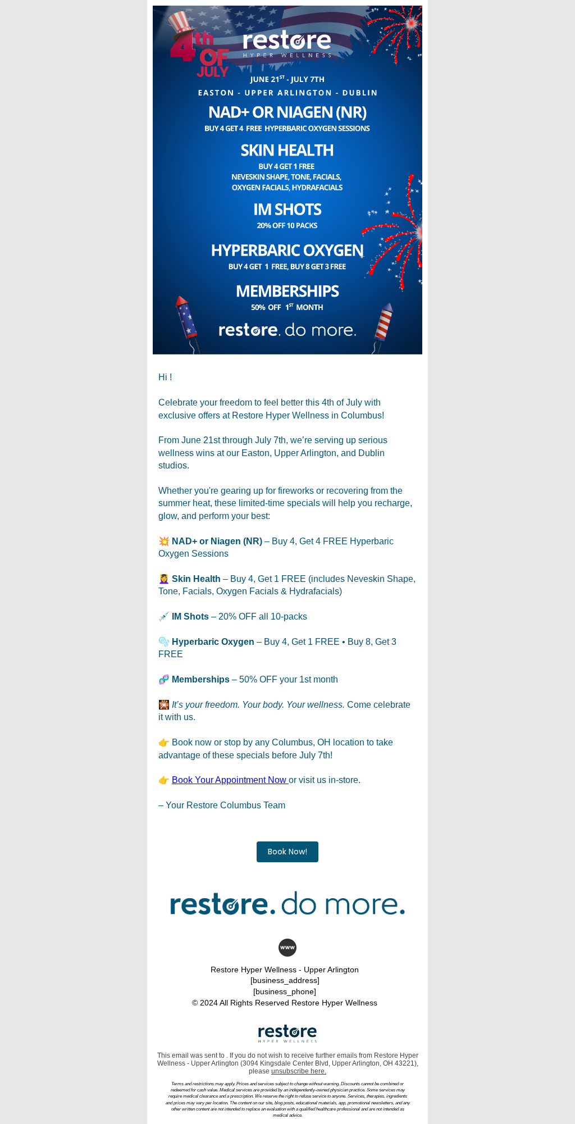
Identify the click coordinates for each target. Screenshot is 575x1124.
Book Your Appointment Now (230, 780)
